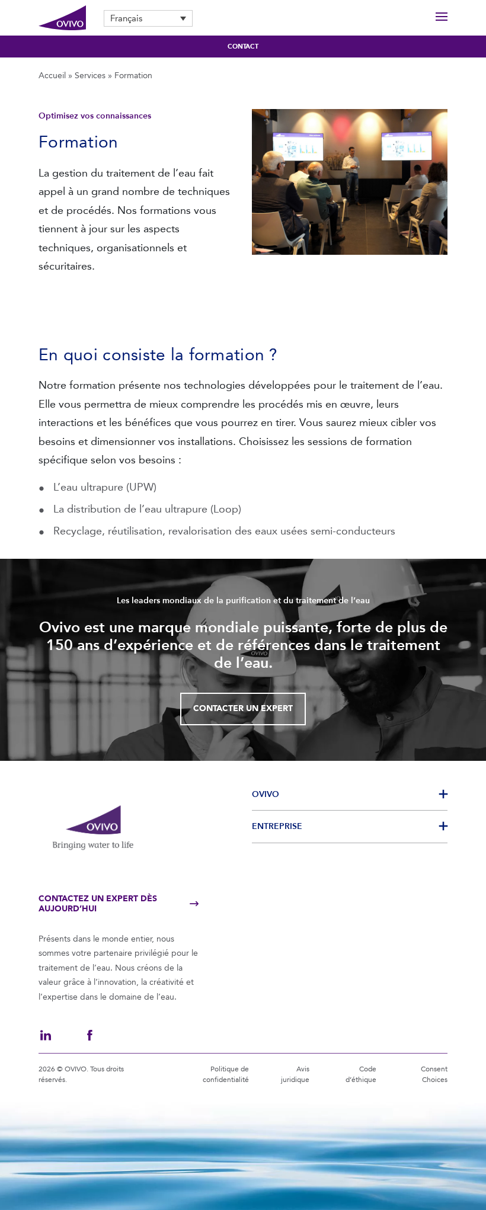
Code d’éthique (361, 1074)
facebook (89, 1035)
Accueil (52, 76)
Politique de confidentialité (226, 1074)
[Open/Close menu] (441, 18)
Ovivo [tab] (265, 794)
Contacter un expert (243, 708)
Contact (243, 46)
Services (90, 76)
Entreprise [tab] (277, 826)
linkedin (46, 1035)
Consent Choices (434, 1074)
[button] (148, 18)
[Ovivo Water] (62, 18)
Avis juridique (295, 1074)
